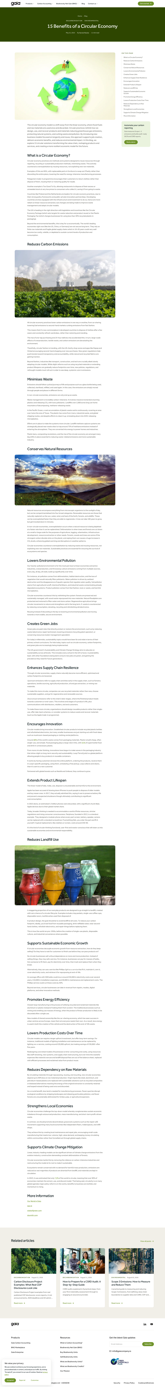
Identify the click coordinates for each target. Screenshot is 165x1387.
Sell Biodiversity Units (69, 1357)
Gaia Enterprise (17, 1352)
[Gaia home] (16, 3)
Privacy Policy (129, 1383)
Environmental (92, 21)
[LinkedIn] (145, 1324)
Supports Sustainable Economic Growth (134, 92)
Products (29, 4)
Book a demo (131, 142)
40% (35, 740)
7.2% (57, 1178)
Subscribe (148, 1344)
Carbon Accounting (44, 4)
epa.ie (29, 1206)
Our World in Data (34, 1201)
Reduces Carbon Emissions (133, 61)
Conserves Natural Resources (134, 67)
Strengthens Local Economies (134, 109)
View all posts (147, 1241)
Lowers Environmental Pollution (134, 71)
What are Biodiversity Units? (71, 1361)
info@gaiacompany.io (121, 1351)
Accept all (10, 1380)
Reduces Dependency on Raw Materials (134, 105)
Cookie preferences (146, 1383)
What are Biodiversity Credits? (72, 1366)
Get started (146, 4)
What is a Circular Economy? (133, 57)
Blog (83, 4)
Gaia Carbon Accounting (20, 1343)
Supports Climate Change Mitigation (136, 112)
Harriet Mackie (84, 33)
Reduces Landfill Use (131, 88)
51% (83, 743)
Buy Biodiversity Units (69, 1352)
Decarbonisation (74, 21)
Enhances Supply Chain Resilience (135, 78)
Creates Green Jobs (130, 74)
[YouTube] (151, 1324)
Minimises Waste (129, 64)
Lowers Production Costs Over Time (136, 100)
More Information (130, 116)
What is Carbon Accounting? (71, 1343)
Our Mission (65, 1371)
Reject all (22, 1380)
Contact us (92, 4)
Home (80, 16)
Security (117, 1383)
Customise (34, 1380)
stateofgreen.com (34, 1211)
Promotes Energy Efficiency (133, 97)
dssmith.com (32, 1215)
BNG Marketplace (18, 1347)
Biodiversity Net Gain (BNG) (66, 4)
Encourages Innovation (132, 81)
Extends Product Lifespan (132, 85)
